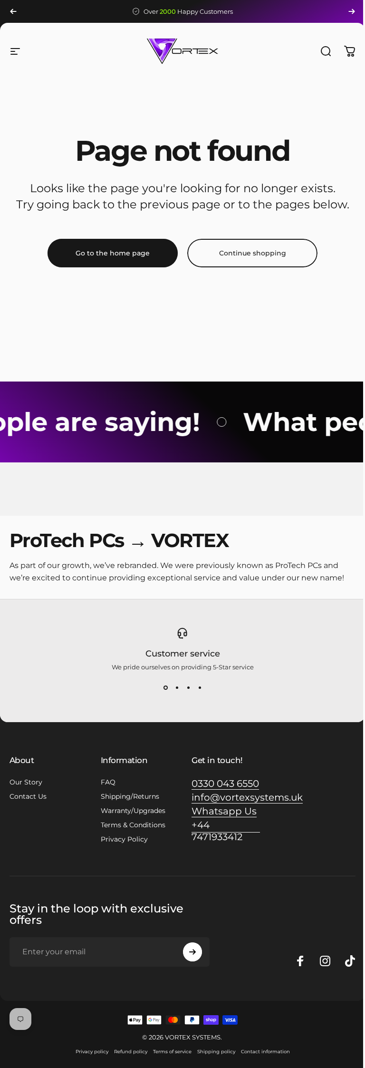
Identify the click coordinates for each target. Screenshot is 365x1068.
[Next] (351, 11)
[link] (225, 784)
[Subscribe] (192, 951)
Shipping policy (216, 1051)
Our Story (26, 782)
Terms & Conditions (133, 825)
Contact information (265, 1051)
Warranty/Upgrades (133, 810)
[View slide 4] (199, 688)
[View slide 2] (176, 688)
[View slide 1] (165, 688)
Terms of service (172, 1051)
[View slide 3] (188, 688)
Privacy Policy (124, 839)
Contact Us (28, 796)
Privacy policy (92, 1051)
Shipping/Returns (130, 796)
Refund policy (130, 1051)
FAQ (108, 782)
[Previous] (13, 11)
